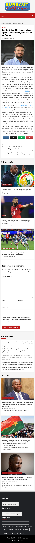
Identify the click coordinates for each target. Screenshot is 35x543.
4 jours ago (6, 483)
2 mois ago (6, 256)
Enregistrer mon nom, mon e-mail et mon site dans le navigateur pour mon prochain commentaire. (17, 319)
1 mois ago (6, 225)
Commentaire (7, 276)
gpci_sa (10, 526)
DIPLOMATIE (18, 473)
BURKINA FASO (19, 523)
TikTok (27, 91)
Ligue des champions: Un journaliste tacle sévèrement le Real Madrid (20, 153)
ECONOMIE (10, 398)
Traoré (5, 533)
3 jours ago (6, 445)
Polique (18, 530)
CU (27, 523)
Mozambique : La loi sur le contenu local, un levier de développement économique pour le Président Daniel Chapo (17, 344)
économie (20, 533)
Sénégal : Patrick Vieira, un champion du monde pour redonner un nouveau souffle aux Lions (16, 190)
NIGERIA (10, 530)
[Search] (32, 15)
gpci (4, 526)
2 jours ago (6, 408)
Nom (4, 300)
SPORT (4, 27)
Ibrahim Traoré (21, 526)
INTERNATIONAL (6, 248)
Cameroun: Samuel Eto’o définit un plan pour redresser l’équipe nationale (16, 147)
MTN (4, 530)
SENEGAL (25, 530)
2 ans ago (6, 38)
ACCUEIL (5, 184)
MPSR (30, 526)
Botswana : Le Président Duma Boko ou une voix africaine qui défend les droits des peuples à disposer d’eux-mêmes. (17, 357)
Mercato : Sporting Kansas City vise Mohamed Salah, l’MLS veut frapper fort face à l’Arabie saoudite (16, 221)
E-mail (20, 300)
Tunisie (12, 533)
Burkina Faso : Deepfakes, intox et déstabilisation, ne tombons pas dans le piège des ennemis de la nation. (17, 363)
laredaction (11, 38)
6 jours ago (6, 193)
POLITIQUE (10, 435)
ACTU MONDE (11, 473)
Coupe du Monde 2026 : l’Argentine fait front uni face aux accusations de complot (16, 253)
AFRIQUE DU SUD (8, 523)
